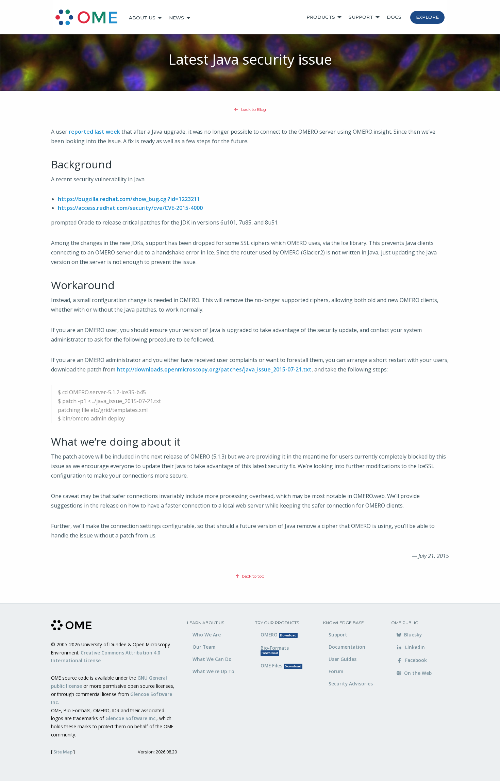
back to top (252, 576)
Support (361, 17)
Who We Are (207, 634)
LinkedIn (414, 647)
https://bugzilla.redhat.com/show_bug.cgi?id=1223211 (129, 199)
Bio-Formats (275, 650)
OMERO (279, 634)
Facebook (415, 660)
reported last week (94, 131)
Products (320, 17)
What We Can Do (212, 659)
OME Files (281, 665)
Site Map (62, 752)
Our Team (204, 647)
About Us (142, 17)
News (176, 17)
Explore (427, 17)
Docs (394, 17)
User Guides (342, 659)
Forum (336, 671)
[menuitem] (89, 18)
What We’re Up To (213, 671)
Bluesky (412, 634)
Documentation (347, 647)
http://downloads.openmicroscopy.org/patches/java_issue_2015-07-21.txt (214, 369)
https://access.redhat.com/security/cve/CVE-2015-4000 (130, 208)
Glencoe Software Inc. (130, 718)
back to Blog (253, 109)
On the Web (417, 673)
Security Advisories (351, 683)
